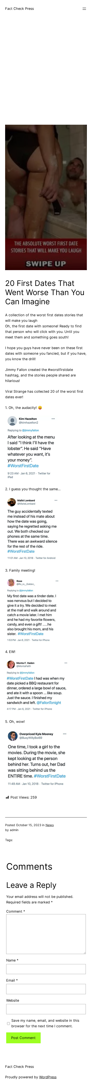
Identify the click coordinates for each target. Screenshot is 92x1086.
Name (12, 960)
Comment (15, 911)
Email (12, 980)
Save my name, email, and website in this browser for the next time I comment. (45, 1023)
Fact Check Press (19, 8)
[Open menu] (84, 8)
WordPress (47, 1077)
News (50, 825)
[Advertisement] (46, 79)
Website (12, 1000)
